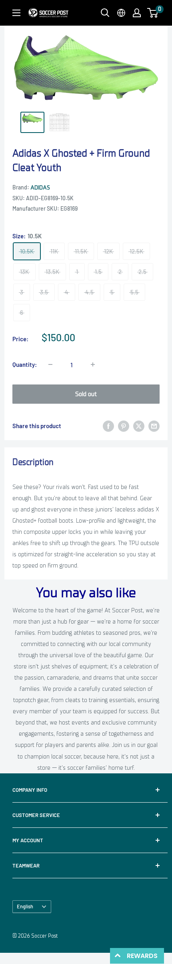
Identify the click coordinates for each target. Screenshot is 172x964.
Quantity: (24, 364)
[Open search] (105, 12)
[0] (153, 13)
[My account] (137, 12)
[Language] (121, 12)
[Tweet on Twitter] (138, 425)
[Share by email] (154, 425)
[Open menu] (16, 13)
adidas (40, 187)
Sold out (86, 394)
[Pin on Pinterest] (123, 425)
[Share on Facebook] (108, 425)
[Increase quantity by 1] (92, 364)
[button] (152, 13)
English (25, 906)
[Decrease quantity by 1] (50, 364)
